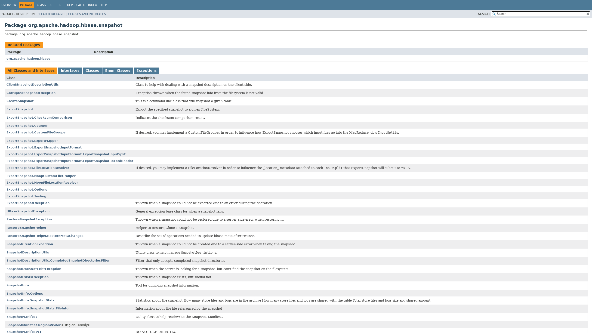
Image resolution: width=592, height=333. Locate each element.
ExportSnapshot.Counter (27, 125)
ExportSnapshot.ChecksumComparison (39, 117)
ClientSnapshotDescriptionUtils (32, 84)
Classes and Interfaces (87, 14)
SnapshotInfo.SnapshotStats (30, 300)
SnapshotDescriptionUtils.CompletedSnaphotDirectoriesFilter (58, 260)
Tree (60, 5)
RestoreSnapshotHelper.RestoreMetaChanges (44, 235)
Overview (8, 5)
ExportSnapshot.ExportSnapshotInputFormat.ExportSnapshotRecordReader (69, 161)
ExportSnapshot (19, 109)
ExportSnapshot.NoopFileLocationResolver (42, 182)
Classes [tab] (92, 70)
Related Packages (51, 14)
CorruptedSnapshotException (31, 93)
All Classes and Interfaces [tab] (31, 70)
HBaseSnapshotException (27, 211)
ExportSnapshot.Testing (26, 196)
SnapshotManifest (21, 316)
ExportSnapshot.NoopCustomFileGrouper (41, 176)
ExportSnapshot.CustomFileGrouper (36, 132)
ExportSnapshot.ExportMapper (32, 140)
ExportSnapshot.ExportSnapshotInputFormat (44, 147)
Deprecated (76, 5)
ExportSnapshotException (27, 203)
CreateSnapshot (20, 101)
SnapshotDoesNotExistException (33, 269)
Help (103, 5)
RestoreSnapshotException (29, 219)
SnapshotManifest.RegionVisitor (33, 325)
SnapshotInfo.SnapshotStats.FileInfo (37, 308)
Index (92, 5)
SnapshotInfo (17, 285)
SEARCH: (484, 13)
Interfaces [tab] (70, 70)
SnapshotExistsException (27, 277)
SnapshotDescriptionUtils (27, 252)
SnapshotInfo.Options (24, 293)
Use (51, 5)
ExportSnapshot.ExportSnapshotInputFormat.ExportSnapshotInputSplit (66, 154)
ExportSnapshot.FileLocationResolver (37, 168)
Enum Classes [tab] (117, 70)
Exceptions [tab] (146, 70)
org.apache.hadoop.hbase (28, 58)
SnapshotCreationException (29, 244)
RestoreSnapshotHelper (26, 227)
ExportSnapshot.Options (26, 189)
